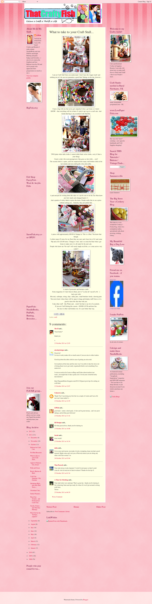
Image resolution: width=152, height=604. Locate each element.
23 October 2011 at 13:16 (62, 416)
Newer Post (51, 506)
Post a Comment (57, 497)
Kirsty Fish (113, 279)
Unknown (57, 393)
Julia (56, 448)
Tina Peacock (58, 465)
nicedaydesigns (59, 350)
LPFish (56, 408)
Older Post (100, 506)
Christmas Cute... (35, 490)
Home (76, 506)
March (33, 541)
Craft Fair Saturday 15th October (35, 478)
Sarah (56, 435)
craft (55, 317)
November (34, 441)
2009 (30, 556)
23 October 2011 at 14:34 (62, 441)
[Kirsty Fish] (116, 306)
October (33, 444)
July (32, 527)
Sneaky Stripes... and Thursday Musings (35, 508)
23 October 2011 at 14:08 (62, 428)
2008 (30, 559)
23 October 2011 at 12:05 (62, 343)
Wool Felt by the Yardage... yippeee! (35, 515)
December (34, 438)
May (32, 534)
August (33, 524)
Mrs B (56, 329)
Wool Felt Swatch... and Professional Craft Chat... (35, 500)
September (34, 521)
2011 (30, 435)
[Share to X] (59, 314)
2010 (30, 552)
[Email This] (55, 314)
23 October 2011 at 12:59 (62, 401)
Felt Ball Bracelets (36, 452)
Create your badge (115, 308)
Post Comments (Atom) (62, 511)
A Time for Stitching (61, 480)
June (32, 531)
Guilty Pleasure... (35, 494)
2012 (30, 431)
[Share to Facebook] (61, 314)
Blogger (85, 600)
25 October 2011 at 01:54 (62, 473)
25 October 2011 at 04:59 (62, 492)
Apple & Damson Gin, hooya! (35, 464)
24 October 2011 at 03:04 (62, 458)
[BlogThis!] (57, 314)
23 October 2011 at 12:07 (62, 386)
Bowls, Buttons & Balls (35, 472)
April (32, 538)
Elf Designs (58, 422)
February (34, 544)
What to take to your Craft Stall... (35, 457)
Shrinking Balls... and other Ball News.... (35, 485)
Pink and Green (35, 468)
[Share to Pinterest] (63, 314)
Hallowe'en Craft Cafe (35, 448)
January (33, 548)
